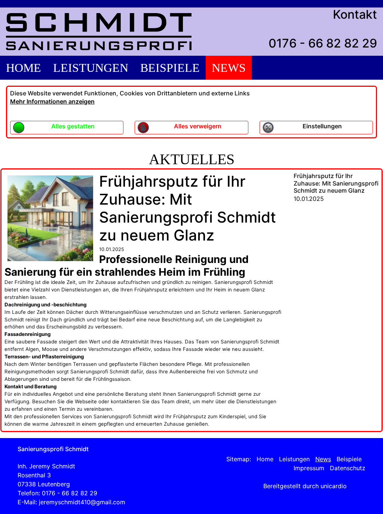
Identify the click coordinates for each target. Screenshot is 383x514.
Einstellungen (322, 126)
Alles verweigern (197, 126)
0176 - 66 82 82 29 (323, 43)
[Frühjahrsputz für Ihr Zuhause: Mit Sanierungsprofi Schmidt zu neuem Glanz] (50, 217)
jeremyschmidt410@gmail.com (82, 502)
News (229, 67)
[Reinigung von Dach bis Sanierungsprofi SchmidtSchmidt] (99, 31)
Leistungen (90, 67)
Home (23, 67)
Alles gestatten (73, 126)
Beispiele (170, 67)
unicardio (334, 486)
